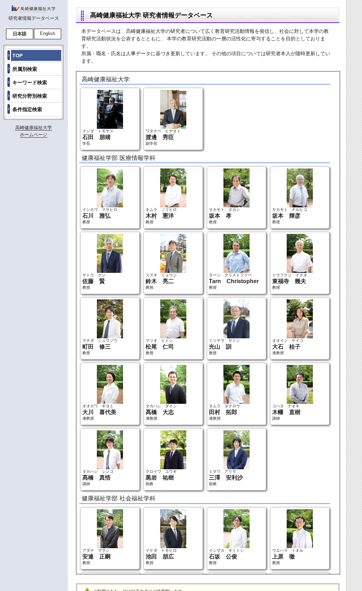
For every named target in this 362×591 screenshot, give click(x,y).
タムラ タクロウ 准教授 (224, 412)
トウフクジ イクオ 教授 (289, 281)
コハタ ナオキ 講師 (286, 412)
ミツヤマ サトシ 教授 (224, 346)
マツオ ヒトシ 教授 (160, 346)
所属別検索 (24, 69)
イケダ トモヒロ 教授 (161, 556)
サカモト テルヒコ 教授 (289, 215)
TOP (17, 55)
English (47, 33)
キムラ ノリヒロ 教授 (161, 215)
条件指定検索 (27, 109)
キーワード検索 (29, 82)
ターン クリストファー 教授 (234, 281)
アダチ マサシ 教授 (96, 556)
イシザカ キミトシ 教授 (226, 556)
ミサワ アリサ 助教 (226, 477)
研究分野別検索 (29, 96)
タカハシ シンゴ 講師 (97, 477)
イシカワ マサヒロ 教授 (99, 215)
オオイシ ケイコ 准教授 (287, 346)
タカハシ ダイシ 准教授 (161, 412)
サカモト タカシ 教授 (224, 215)
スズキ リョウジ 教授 (161, 281)
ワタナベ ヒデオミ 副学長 (163, 137)
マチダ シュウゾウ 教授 (99, 346)
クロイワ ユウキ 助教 (161, 477)
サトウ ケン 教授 (94, 281)
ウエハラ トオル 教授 (287, 556)
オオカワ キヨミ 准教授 (99, 412)
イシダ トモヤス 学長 (97, 137)
